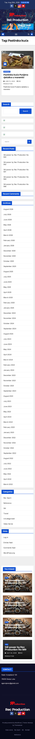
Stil (5, 508)
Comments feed (9, 548)
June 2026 (8, 220)
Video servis (9, 730)
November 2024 (10, 318)
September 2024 (10, 329)
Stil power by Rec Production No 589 (15, 648)
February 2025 (9, 303)
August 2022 (8, 458)
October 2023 (9, 386)
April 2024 (7, 355)
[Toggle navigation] (16, 34)
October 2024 (9, 323)
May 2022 (7, 474)
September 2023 (10, 391)
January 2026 (9, 246)
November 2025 (10, 256)
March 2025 (8, 297)
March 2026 (8, 235)
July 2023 (7, 401)
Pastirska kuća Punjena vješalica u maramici (15, 76)
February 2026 (9, 240)
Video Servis (8, 524)
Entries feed (8, 543)
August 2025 (8, 272)
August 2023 (8, 396)
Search (6, 104)
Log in (6, 537)
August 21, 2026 (13, 586)
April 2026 (7, 230)
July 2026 (7, 214)
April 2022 (7, 479)
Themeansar (18, 725)
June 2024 (8, 344)
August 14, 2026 (13, 608)
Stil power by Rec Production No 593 (15, 581)
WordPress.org (9, 553)
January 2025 (9, 308)
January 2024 (9, 370)
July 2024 (7, 339)
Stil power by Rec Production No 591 (15, 626)
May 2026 (7, 225)
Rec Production (17, 20)
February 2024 (9, 365)
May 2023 (7, 412)
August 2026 (8, 209)
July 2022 (7, 464)
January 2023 (9, 432)
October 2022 (9, 448)
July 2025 (7, 277)
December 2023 (10, 375)
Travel (6, 513)
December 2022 (10, 438)
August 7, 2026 (12, 630)
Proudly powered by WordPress (12, 722)
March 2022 (8, 484)
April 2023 (7, 417)
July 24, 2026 (12, 653)
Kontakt (27, 730)
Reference (7, 71)
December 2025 (10, 251)
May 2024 (7, 349)
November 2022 (10, 443)
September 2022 (10, 453)
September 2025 (10, 266)
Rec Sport (7, 498)
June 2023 (8, 406)
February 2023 (9, 427)
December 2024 (10, 313)
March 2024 (8, 360)
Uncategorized (9, 519)
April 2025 (7, 292)
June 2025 (8, 282)
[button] (28, 34)
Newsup (30, 722)
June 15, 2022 (10, 81)
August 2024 (8, 334)
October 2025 (9, 261)
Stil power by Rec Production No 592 (15, 604)
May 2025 (7, 287)
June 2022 (8, 469)
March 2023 (8, 422)
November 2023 (10, 380)
